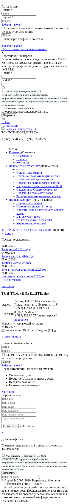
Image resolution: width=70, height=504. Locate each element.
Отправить (9, 472)
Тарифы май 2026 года (15, 249)
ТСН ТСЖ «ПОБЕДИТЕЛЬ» (20, 229)
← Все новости (11, 336)
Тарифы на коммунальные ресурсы (38, 196)
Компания (15, 152)
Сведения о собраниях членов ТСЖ (39, 186)
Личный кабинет (20, 199)
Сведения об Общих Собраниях (36, 189)
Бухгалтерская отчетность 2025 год (23, 269)
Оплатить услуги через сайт (34, 220)
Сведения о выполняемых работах (38, 182)
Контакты (22, 162)
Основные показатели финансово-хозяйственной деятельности (38, 177)
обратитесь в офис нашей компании (24, 49)
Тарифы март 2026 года (16, 262)
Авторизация (9, 125)
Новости (21, 159)
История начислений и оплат (35, 206)
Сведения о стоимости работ (34, 192)
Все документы (11, 279)
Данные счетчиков (28, 216)
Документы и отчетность (25, 165)
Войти (5, 122)
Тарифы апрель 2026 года (17, 256)
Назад (9, 233)
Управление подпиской (31, 223)
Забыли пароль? (11, 24)
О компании (24, 155)
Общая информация (29, 172)
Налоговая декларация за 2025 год (23, 276)
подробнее (21, 319)
